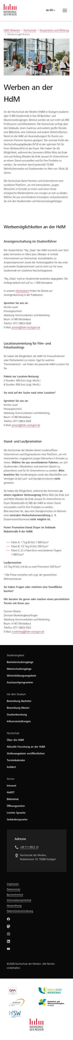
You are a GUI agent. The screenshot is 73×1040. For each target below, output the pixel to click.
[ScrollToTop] (65, 1032)
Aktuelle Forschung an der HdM (26, 747)
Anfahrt (11, 767)
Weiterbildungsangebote (21, 675)
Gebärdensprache (17, 819)
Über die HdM (15, 740)
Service (10, 779)
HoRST (11, 792)
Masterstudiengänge (19, 669)
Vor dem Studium (16, 694)
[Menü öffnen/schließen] (66, 10)
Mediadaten (22, 291)
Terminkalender (16, 760)
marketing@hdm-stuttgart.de (28, 631)
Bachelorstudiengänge (20, 662)
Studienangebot (15, 655)
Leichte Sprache (16, 813)
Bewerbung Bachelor (19, 701)
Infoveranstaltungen (19, 721)
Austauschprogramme (20, 682)
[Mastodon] (8, 926)
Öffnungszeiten (16, 806)
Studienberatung (17, 714)
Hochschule (13, 733)
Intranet (11, 785)
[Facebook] (8, 919)
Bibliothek (13, 799)
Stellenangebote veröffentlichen (26, 753)
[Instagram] (8, 934)
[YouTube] (8, 948)
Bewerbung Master (18, 708)
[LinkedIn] (8, 941)
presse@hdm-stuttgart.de (26, 327)
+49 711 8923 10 (29, 847)
